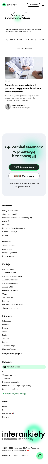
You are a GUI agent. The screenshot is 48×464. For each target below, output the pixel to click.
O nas (4, 406)
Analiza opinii (7, 249)
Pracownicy (31, 39)
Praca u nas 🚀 (8, 413)
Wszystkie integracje (11, 353)
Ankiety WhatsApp (9, 283)
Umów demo (33, 5)
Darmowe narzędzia (10, 382)
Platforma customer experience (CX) (17, 217)
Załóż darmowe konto (24, 167)
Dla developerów (9, 389)
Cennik (5, 235)
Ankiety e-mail (8, 269)
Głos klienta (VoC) (9, 214)
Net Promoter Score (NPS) (12, 304)
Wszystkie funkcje (9, 231)
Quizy (4, 294)
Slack (4, 331)
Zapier (4, 335)
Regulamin (6, 455)
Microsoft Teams (8, 349)
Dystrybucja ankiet (9, 252)
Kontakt (5, 417)
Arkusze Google (8, 345)
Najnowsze (10, 39)
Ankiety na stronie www (12, 276)
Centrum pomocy (9, 375)
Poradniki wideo (13, 367)
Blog (4, 371)
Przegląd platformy (10, 210)
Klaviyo (5, 328)
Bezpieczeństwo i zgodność (13, 228)
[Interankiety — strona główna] (10, 4)
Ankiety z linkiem (9, 272)
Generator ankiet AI (10, 290)
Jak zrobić (43, 39)
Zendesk (5, 338)
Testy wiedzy (7, 297)
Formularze (7, 301)
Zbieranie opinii (8, 245)
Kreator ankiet (8, 256)
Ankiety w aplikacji (10, 279)
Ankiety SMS (7, 287)
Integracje (6, 224)
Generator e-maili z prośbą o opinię (16, 385)
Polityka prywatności (20, 455)
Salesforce (6, 321)
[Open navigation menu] (43, 4)
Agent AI (6, 221)
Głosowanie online (10, 308)
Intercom (6, 342)
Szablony (6, 378)
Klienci (20, 39)
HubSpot (5, 324)
